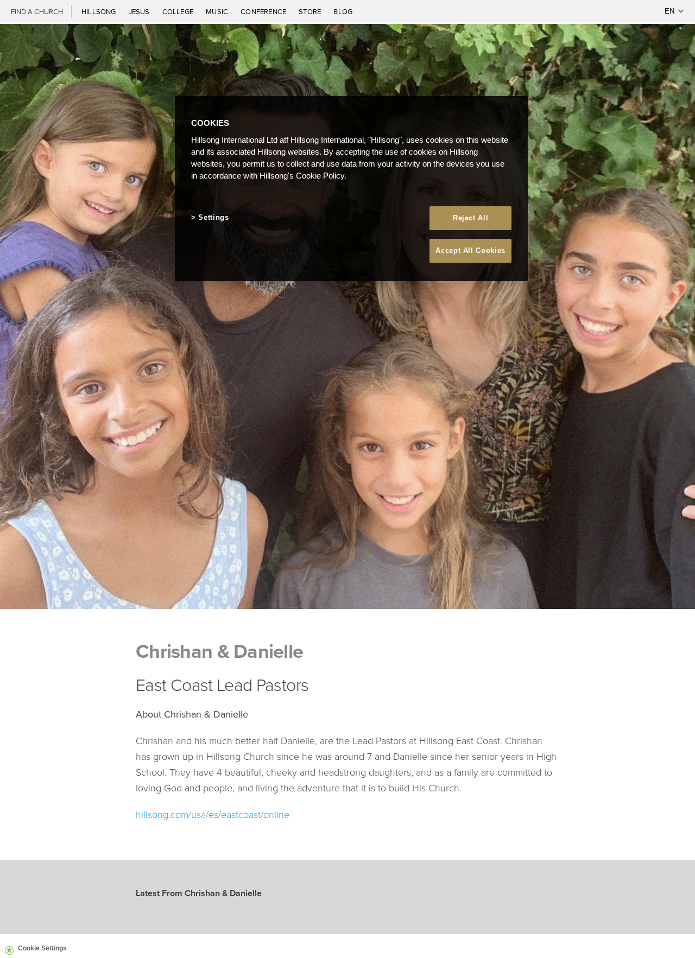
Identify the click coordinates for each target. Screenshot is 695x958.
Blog (342, 11)
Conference (264, 11)
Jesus (140, 11)
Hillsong (99, 11)
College (178, 11)
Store (311, 11)
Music (218, 11)
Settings (213, 217)
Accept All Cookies (470, 250)
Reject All (471, 218)
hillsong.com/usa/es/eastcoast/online (212, 814)
